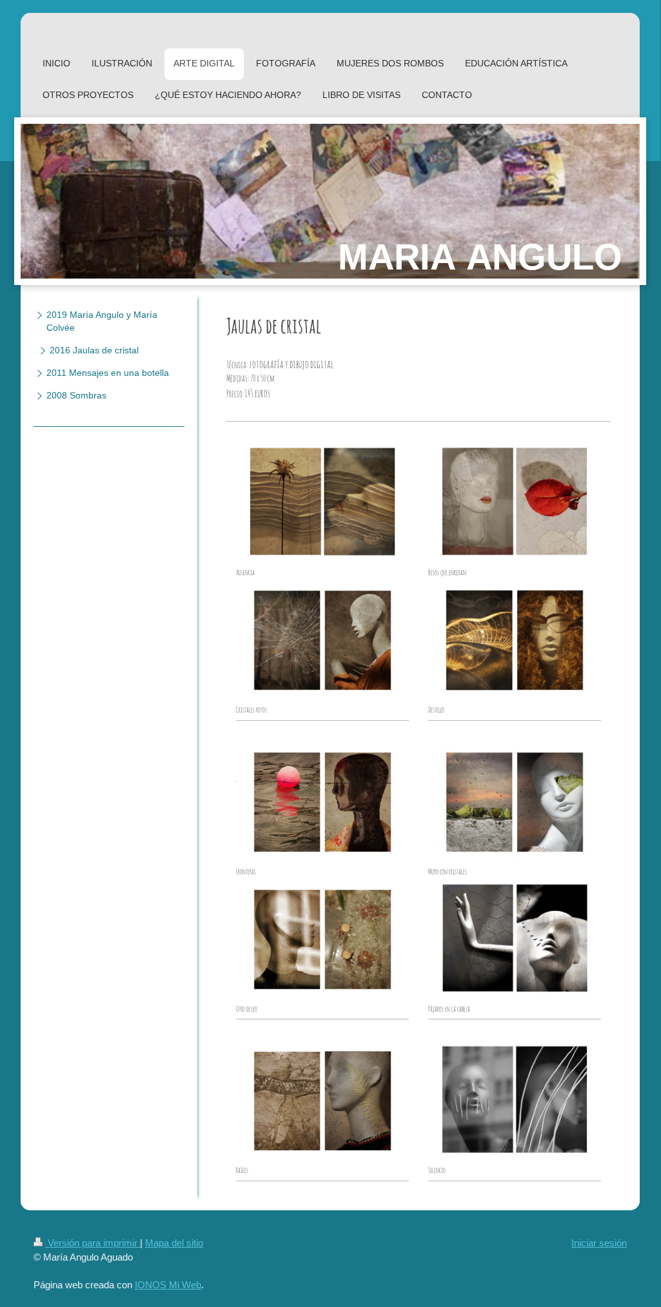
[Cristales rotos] (322, 640)
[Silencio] (514, 1101)
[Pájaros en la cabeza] (514, 939)
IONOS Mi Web (168, 1284)
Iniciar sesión (599, 1242)
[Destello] (514, 640)
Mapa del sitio (174, 1242)
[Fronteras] (322, 802)
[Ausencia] (322, 503)
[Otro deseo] (322, 939)
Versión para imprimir (92, 1242)
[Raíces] (322, 1101)
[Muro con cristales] (514, 802)
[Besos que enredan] (514, 503)
